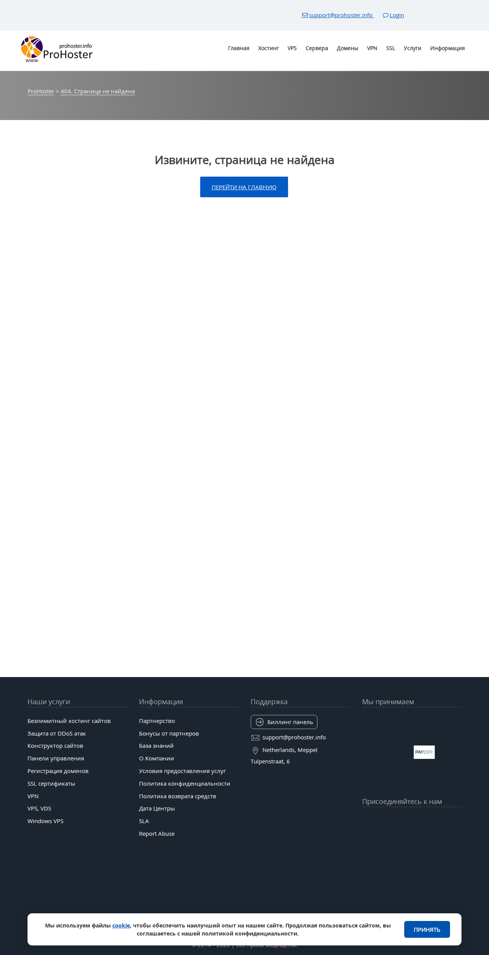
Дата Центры (157, 808)
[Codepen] (456, 838)
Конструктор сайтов (55, 745)
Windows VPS (45, 821)
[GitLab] (382, 838)
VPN (372, 48)
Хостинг (268, 48)
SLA (144, 821)
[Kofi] (441, 838)
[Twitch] (397, 838)
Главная (238, 48)
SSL (390, 48)
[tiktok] (411, 820)
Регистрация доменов (58, 771)
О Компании (156, 758)
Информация (447, 48)
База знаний (156, 745)
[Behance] (411, 838)
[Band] (441, 820)
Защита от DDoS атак (57, 733)
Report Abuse (157, 833)
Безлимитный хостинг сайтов (69, 720)
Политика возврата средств (177, 796)
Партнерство (157, 720)
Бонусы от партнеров (169, 733)
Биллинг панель (290, 722)
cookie (121, 925)
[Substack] (426, 838)
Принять (427, 929)
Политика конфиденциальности (184, 783)
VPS (292, 48)
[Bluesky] (426, 820)
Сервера (317, 48)
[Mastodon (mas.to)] (367, 838)
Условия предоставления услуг (182, 771)
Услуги (412, 48)
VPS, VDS (39, 808)
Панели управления (56, 758)
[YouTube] (367, 820)
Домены (347, 48)
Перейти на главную (244, 187)
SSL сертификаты (51, 783)
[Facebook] (382, 820)
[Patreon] (456, 820)
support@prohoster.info (341, 15)
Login (397, 15)
